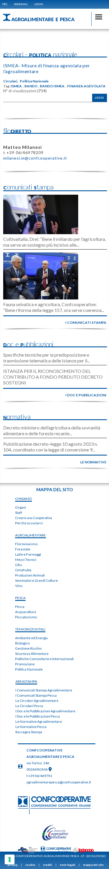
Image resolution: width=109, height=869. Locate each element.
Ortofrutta (23, 570)
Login (38, 4)
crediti (47, 864)
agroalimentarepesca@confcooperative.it (58, 782)
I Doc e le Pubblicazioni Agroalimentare (45, 711)
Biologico (22, 643)
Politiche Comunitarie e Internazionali (44, 659)
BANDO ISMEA (52, 86)
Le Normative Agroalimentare (38, 721)
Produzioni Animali (30, 575)
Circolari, (10, 81)
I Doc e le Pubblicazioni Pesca (37, 716)
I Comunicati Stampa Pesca (36, 695)
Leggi (99, 97)
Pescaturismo (26, 617)
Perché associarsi (29, 523)
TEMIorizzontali (30, 629)
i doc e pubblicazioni (85, 395)
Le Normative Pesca (31, 727)
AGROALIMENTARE (30, 535)
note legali (67, 864)
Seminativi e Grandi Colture (36, 580)
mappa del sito (93, 864)
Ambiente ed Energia (31, 638)
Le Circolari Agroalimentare (36, 700)
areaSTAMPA (26, 681)
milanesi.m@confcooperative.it (35, 158)
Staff (18, 512)
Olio (18, 565)
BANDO (30, 86)
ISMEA (16, 86)
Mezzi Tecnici (25, 559)
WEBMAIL (21, 4)
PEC (5, 4)
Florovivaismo (26, 544)
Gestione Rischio (28, 648)
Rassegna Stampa (28, 732)
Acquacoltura (25, 612)
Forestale (22, 549)
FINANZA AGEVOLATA (86, 86)
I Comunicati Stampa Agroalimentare (43, 690)
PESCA (20, 598)
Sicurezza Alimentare (32, 653)
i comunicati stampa (85, 322)
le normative (93, 462)
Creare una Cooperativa (33, 518)
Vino (18, 585)
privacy (12, 864)
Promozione (25, 664)
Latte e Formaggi (28, 554)
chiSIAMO (23, 498)
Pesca (19, 606)
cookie (30, 864)
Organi (20, 507)
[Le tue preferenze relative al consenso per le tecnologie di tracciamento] (10, 859)
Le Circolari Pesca (29, 706)
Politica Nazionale (34, 81)
